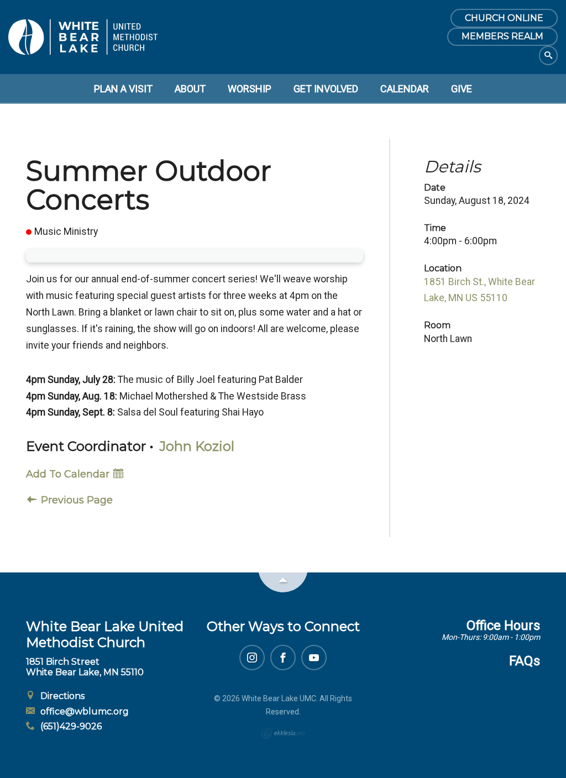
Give (461, 88)
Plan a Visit (123, 88)
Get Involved (326, 88)
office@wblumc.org (83, 711)
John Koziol (196, 446)
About (190, 88)
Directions (61, 696)
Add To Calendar (69, 474)
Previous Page (75, 500)
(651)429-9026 (70, 726)
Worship (249, 88)
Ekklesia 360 (283, 733)
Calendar (404, 88)
